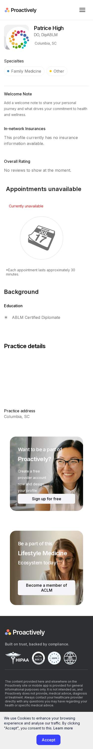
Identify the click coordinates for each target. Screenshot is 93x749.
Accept (48, 739)
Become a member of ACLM (46, 588)
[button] (82, 10)
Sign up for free (46, 498)
